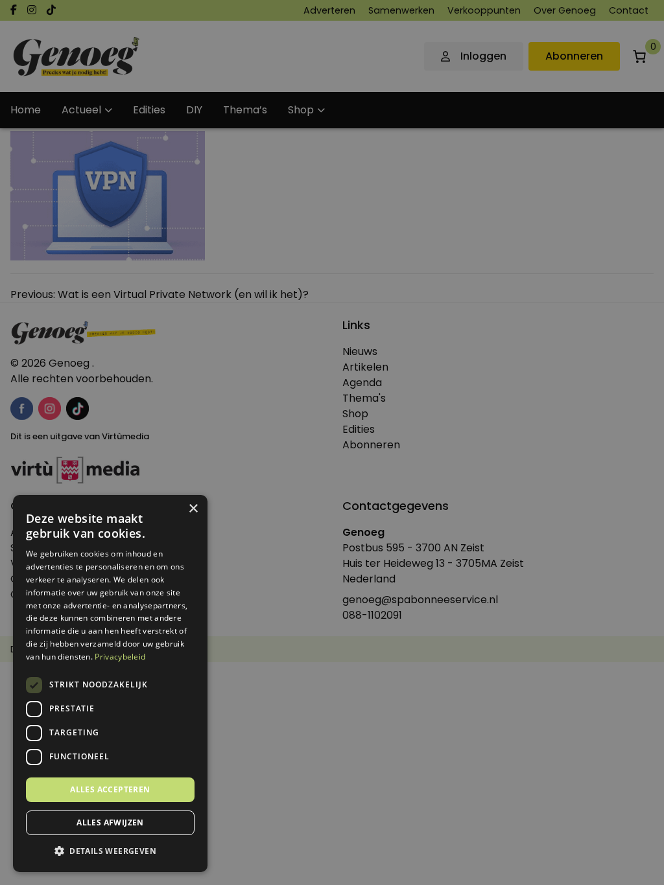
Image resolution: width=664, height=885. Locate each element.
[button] (110, 851)
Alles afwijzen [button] (110, 822)
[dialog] (332, 442)
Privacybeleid (120, 656)
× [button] (193, 509)
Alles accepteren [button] (110, 789)
